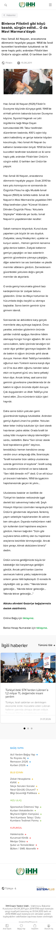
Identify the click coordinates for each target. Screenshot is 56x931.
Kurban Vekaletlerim (21, 810)
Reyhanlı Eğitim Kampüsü (24, 813)
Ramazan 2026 (19, 761)
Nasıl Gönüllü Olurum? (23, 789)
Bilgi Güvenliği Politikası (23, 793)
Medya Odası (17, 841)
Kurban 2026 (18, 765)
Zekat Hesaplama (20, 778)
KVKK (13, 782)
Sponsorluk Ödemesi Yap (24, 806)
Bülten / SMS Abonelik (23, 848)
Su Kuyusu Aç (18, 757)
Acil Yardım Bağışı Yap (22, 754)
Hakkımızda (17, 834)
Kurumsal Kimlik (19, 837)
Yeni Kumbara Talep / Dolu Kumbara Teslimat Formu (25, 819)
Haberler (11, 15)
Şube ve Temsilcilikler (22, 844)
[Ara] (5, 4)
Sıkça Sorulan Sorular (22, 786)
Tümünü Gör (45, 645)
